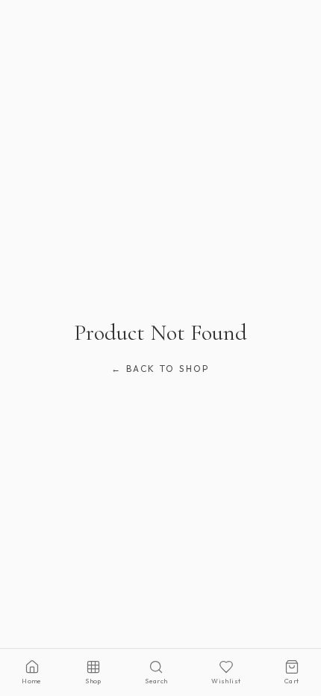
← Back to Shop (160, 368)
